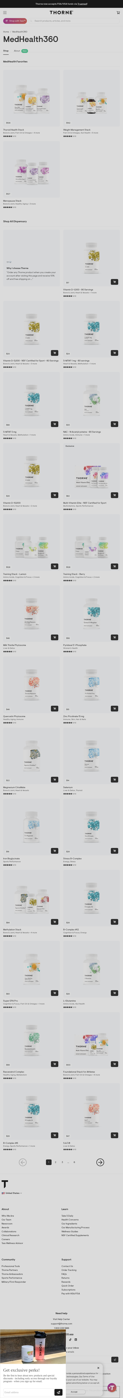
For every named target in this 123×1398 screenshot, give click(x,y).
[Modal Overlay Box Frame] (33, 1363)
